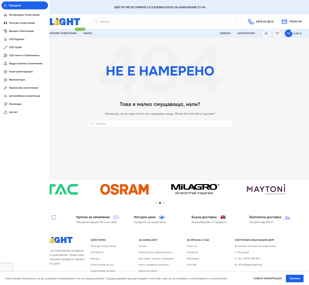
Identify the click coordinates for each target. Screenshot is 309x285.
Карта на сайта (148, 270)
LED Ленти (97, 252)
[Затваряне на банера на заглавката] (304, 7)
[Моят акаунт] (266, 33)
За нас (143, 246)
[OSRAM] (124, 189)
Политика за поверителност (156, 252)
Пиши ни (192, 246)
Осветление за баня (103, 270)
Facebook (192, 252)
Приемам (295, 278)
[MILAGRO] (195, 189)
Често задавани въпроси (154, 264)
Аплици (95, 258)
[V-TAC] (53, 189)
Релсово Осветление (103, 246)
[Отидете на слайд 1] (156, 203)
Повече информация (267, 278)
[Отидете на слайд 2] (160, 203)
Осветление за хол (102, 264)
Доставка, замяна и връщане (156, 258)
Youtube (191, 264)
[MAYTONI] (266, 189)
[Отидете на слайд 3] (164, 203)
